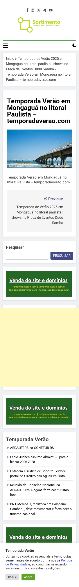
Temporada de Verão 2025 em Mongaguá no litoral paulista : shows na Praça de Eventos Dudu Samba (37, 64)
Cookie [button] (12, 577)
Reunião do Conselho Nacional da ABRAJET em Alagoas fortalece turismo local (39, 490)
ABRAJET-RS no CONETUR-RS (32, 448)
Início (10, 59)
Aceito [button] (28, 577)
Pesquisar (15, 247)
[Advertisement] (39, 347)
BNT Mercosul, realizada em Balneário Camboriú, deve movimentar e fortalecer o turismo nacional (41, 509)
